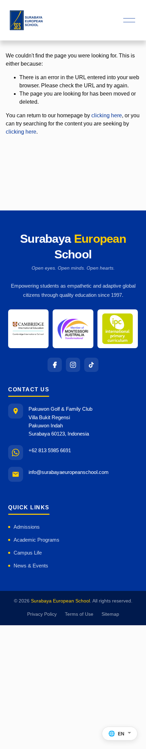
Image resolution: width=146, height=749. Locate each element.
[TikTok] (91, 365)
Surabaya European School (60, 600)
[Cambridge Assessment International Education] (28, 328)
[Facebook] (55, 365)
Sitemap (110, 614)
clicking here (106, 115)
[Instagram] (73, 365)
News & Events (31, 565)
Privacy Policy (42, 614)
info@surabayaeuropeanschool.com (69, 472)
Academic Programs (36, 540)
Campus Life (28, 553)
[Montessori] (73, 328)
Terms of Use (79, 614)
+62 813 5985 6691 (50, 450)
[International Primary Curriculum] (117, 328)
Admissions (27, 527)
